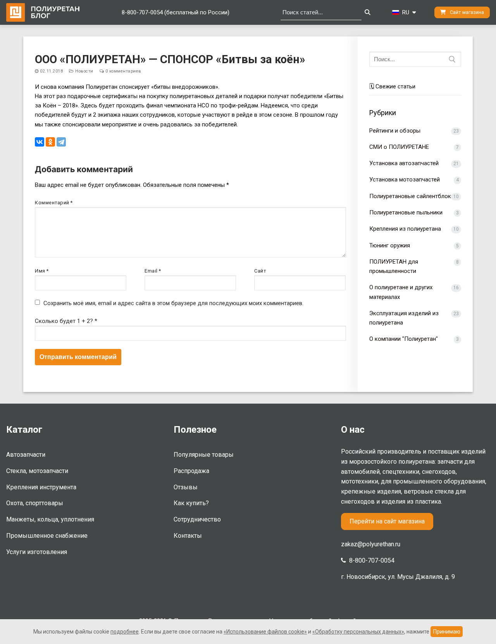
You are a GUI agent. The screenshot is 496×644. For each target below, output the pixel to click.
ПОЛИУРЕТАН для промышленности (393, 266)
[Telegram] (61, 142)
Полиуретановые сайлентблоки (411, 196)
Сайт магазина (466, 12)
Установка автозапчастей (404, 163)
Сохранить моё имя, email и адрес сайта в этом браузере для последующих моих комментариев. (173, 303)
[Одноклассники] (50, 142)
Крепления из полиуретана (405, 228)
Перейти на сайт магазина (387, 521)
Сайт (260, 271)
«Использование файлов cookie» (265, 631)
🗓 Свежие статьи (392, 86)
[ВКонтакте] (39, 142)
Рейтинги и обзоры (394, 130)
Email (153, 271)
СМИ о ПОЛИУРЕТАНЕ (399, 146)
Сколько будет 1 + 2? (66, 321)
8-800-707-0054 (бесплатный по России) (175, 12)
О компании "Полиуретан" (403, 338)
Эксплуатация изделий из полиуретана (404, 318)
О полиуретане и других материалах (400, 292)
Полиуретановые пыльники (406, 212)
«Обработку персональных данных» (358, 631)
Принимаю (446, 631)
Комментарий (54, 202)
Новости (83, 71)
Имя (42, 271)
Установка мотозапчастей (404, 179)
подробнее (124, 631)
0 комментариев (122, 71)
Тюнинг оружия (389, 245)
